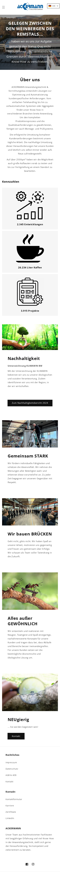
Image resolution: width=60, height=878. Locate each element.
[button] (3, 7)
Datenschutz (12, 768)
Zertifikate (11, 812)
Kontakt (16, 736)
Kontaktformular (14, 799)
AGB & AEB (11, 775)
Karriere (10, 805)
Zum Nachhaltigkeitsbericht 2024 (30, 402)
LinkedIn (10, 818)
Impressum (11, 762)
